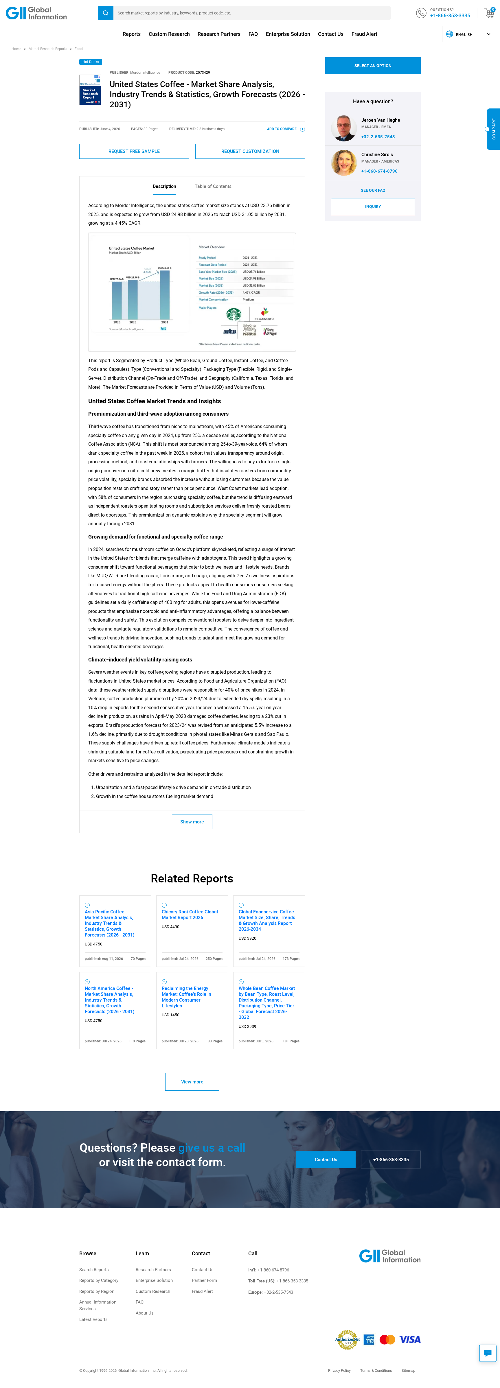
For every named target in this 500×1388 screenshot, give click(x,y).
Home (17, 49)
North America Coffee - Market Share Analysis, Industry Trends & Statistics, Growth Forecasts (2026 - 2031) (110, 1000)
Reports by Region (96, 1291)
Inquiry (373, 206)
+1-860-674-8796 (379, 171)
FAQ (253, 34)
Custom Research (169, 34)
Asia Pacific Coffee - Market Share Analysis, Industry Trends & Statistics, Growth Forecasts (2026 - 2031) (110, 923)
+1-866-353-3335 (450, 15)
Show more (192, 822)
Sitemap (408, 1370)
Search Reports (94, 1269)
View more (192, 1082)
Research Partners (219, 34)
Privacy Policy (339, 1370)
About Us (145, 1313)
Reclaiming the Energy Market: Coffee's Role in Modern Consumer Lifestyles (186, 997)
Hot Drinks (90, 62)
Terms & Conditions (376, 1370)
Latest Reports (93, 1319)
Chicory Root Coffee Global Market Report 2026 (190, 914)
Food (79, 49)
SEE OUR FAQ (373, 190)
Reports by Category (98, 1280)
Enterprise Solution (288, 34)
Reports (132, 34)
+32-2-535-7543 (378, 136)
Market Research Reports (48, 49)
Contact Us (330, 34)
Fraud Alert (364, 34)
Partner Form (204, 1280)
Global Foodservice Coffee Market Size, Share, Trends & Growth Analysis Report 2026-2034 (267, 920)
